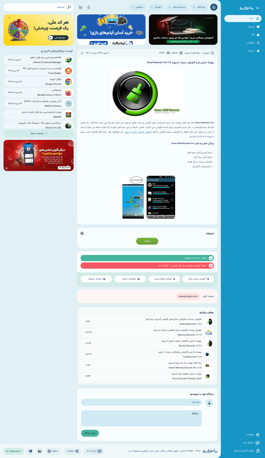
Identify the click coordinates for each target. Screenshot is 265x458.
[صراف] (39, 30)
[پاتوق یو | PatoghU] (246, 8)
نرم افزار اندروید (192, 53)
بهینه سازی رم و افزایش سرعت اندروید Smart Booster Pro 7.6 (180, 63)
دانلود (147, 241)
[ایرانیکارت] (111, 30)
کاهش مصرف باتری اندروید (138, 132)
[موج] (183, 30)
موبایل (206, 53)
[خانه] (213, 7)
